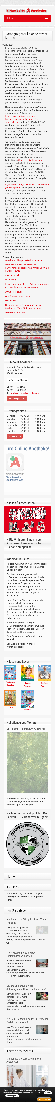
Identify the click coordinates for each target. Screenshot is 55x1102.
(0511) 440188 (17, 386)
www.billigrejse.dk (13, 291)
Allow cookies (44, 1099)
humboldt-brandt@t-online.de (24, 392)
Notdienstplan (14, 436)
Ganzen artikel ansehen (30, 159)
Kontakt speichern (16, 398)
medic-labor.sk (12, 275)
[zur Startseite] (23, 9)
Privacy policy (12, 1096)
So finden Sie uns (18, 380)
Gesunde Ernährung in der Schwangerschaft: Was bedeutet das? (26, 987)
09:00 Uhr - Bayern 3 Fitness (25, 896)
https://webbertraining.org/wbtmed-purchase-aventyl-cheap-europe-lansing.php (27, 285)
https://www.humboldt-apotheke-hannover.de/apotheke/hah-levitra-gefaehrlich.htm (22, 119)
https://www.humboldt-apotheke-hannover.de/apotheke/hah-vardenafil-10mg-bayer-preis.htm (27, 267)
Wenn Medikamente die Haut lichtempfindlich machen (21, 954)
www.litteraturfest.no (15, 312)
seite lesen (10, 279)
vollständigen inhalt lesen (17, 295)
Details (48, 1093)
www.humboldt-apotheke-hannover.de (24, 260)
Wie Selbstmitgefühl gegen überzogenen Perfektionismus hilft (27, 1020)
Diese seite (10, 300)
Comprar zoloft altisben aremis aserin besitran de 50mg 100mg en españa (23, 306)
